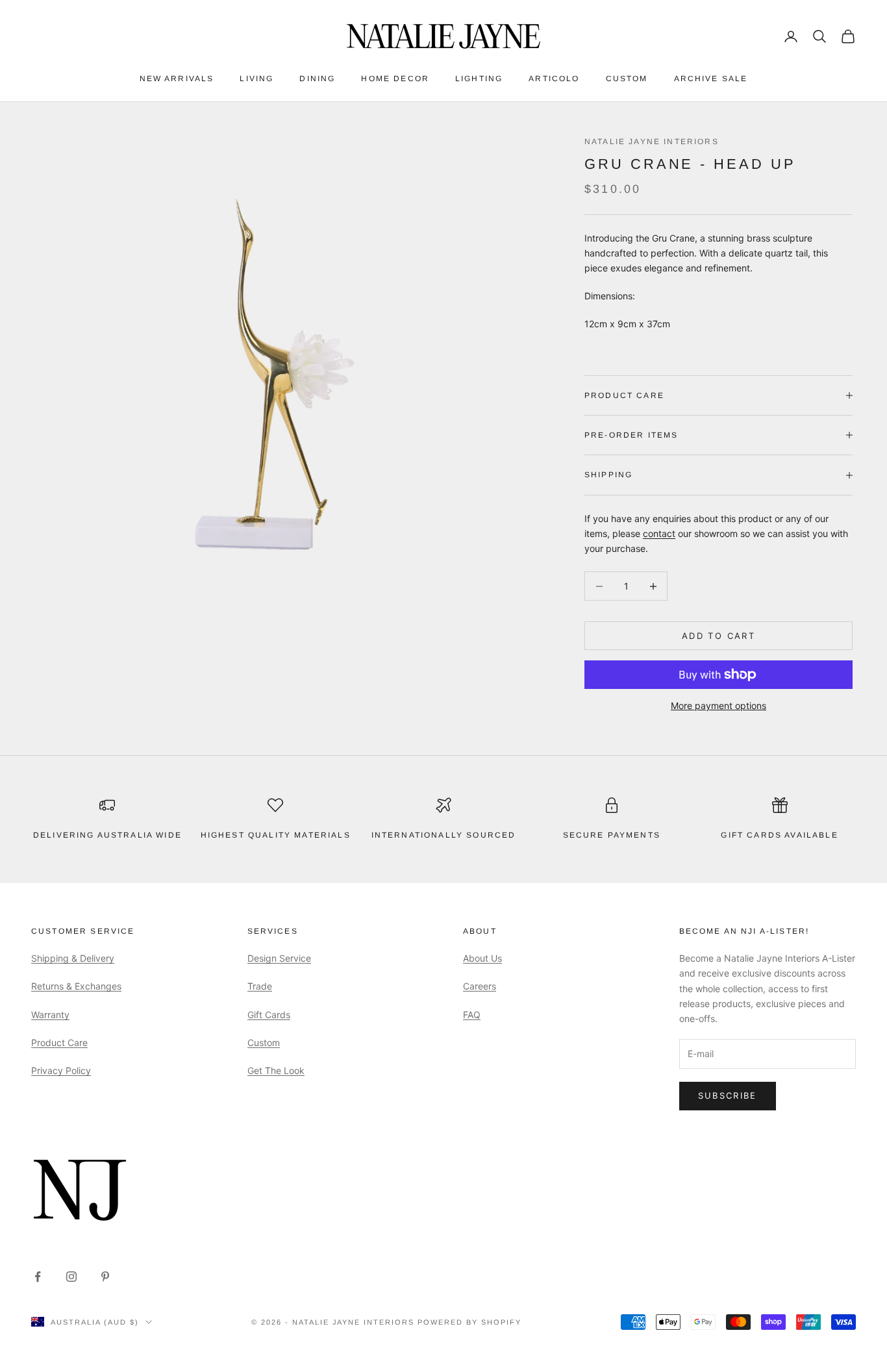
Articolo (554, 78)
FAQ (472, 1014)
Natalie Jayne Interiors (651, 141)
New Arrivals (177, 78)
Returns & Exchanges (76, 986)
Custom (627, 78)
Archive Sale (711, 78)
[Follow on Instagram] (71, 1276)
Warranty (50, 1014)
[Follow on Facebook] (37, 1276)
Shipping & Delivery (72, 958)
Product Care (59, 1042)
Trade (259, 986)
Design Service (279, 958)
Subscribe (727, 1095)
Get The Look (276, 1070)
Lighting (479, 78)
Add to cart (718, 636)
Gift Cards (268, 1014)
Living (256, 78)
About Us (482, 958)
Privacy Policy (61, 1070)
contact (659, 533)
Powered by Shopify (469, 1322)
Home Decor (395, 78)
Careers (479, 986)
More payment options (718, 705)
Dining (317, 78)
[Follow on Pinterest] (105, 1276)
